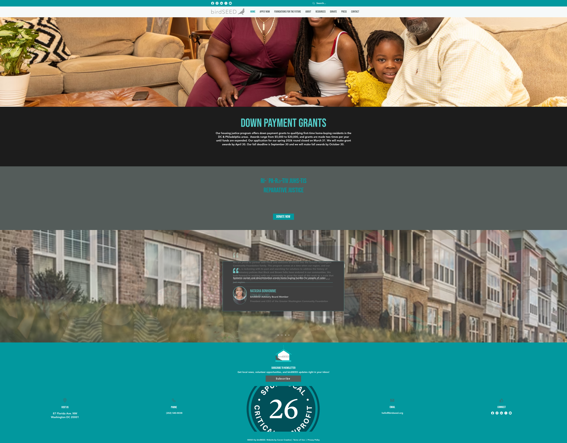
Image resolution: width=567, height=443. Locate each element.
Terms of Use (299, 440)
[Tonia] (278, 335)
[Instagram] (217, 3)
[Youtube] (230, 3)
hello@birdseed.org (392, 413)
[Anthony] (285, 335)
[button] (308, 12)
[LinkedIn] (221, 3)
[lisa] (288, 335)
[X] (225, 3)
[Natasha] (281, 335)
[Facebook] (212, 3)
